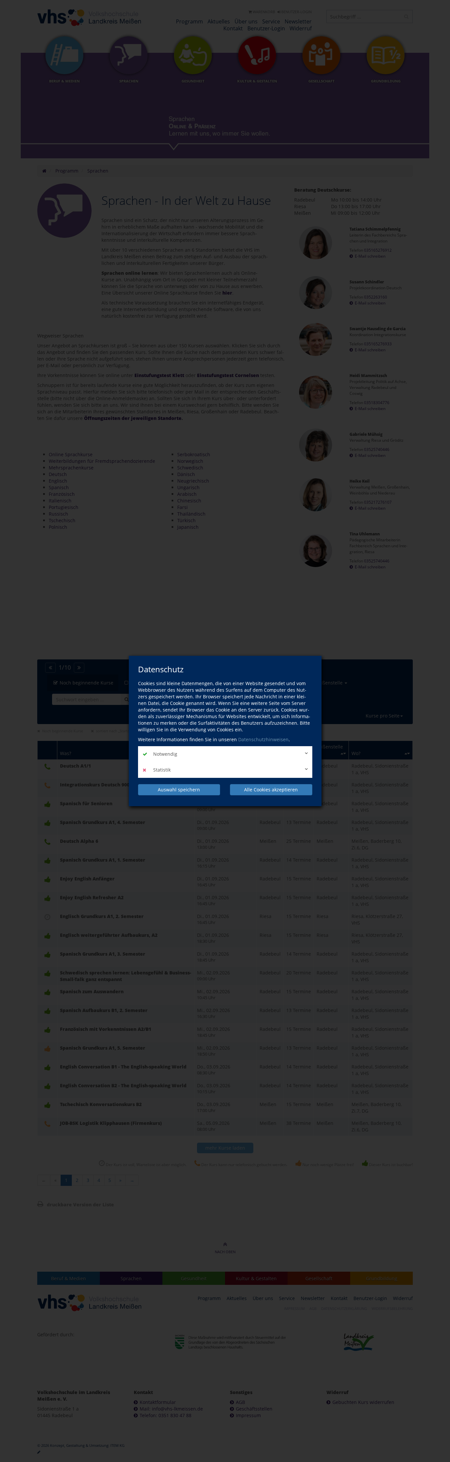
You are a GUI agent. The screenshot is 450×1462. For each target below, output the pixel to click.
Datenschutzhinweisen (263, 739)
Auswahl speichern (179, 789)
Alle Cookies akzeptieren (271, 789)
